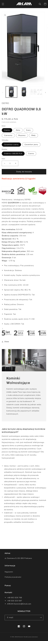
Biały (33, 135)
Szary (28, 130)
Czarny (7, 130)
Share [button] (6, 342)
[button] (2, 4)
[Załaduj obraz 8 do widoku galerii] (36, 92)
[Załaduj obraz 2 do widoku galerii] (24, 92)
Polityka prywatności (13, 577)
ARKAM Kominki (19, 637)
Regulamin (9, 572)
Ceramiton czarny (11, 144)
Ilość (3, 159)
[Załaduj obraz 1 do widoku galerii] (11, 92)
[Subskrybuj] (40, 617)
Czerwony (8, 135)
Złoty (18, 130)
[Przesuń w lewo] (2, 92)
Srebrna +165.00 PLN (13, 153)
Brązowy (22, 135)
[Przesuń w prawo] (45, 92)
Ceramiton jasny (31, 144)
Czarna (31, 153)
